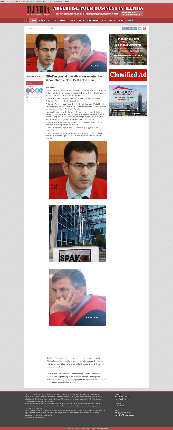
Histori (112, 20)
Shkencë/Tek (92, 20)
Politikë (42, 20)
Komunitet (52, 20)
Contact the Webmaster (99, 428)
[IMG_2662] (128, 65)
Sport (103, 20)
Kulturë (81, 20)
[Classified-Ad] (128, 81)
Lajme (33, 20)
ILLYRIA (39, 12)
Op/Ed (120, 20)
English (130, 20)
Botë (72, 20)
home (26, 20)
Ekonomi (64, 20)
